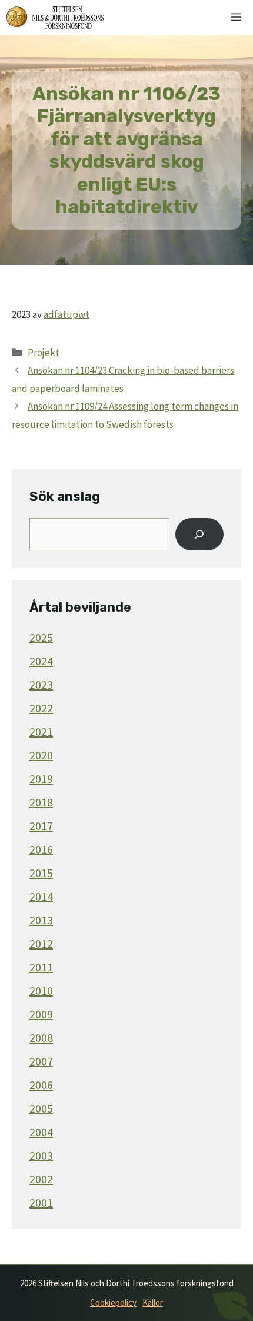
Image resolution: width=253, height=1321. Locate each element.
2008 (41, 1037)
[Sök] (199, 534)
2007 (41, 1061)
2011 (41, 967)
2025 (41, 637)
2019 (41, 778)
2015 (41, 872)
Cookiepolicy (113, 1302)
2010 (41, 990)
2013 (41, 919)
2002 (41, 1178)
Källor (152, 1302)
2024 (41, 660)
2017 (41, 825)
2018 (41, 802)
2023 (41, 684)
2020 (41, 755)
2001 (41, 1202)
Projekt (43, 352)
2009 (41, 1014)
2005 (41, 1108)
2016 (41, 849)
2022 (41, 708)
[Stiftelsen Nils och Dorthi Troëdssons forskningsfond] (55, 17)
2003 (41, 1155)
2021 (41, 731)
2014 (41, 896)
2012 (41, 943)
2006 (41, 1084)
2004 (41, 1131)
